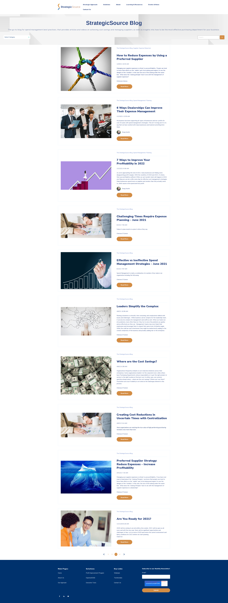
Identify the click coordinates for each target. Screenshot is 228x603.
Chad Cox (119, 537)
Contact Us (87, 10)
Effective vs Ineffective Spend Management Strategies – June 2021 (142, 262)
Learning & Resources (134, 5)
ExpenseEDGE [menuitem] (90, 578)
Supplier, (136, 48)
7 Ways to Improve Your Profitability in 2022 (133, 161)
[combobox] (208, 37)
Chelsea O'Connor (122, 234)
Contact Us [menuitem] (117, 583)
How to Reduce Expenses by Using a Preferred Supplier (142, 57)
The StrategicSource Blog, (125, 48)
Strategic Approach (90, 5)
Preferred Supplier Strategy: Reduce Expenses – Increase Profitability (137, 464)
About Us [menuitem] (61, 578)
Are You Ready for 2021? (134, 519)
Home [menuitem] (60, 573)
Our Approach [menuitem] (62, 583)
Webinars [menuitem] (117, 573)
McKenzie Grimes (122, 81)
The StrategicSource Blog (125, 209)
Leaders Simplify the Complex (137, 306)
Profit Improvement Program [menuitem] (95, 573)
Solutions (106, 5)
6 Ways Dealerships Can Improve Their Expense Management (139, 109)
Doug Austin (126, 132)
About (118, 5)
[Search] (222, 37)
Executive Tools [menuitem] (91, 583)
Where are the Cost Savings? (137, 361)
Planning (148, 100)
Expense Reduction (145, 48)
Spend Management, (139, 100)
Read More (124, 87)
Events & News (153, 5)
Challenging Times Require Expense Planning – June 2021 (142, 218)
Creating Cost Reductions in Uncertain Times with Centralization (142, 416)
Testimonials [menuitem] (118, 578)
